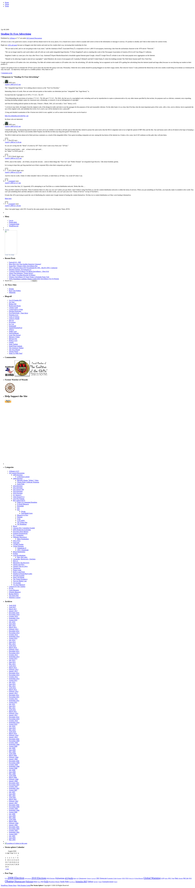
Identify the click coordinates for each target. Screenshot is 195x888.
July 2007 (12, 792)
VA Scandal (17, 583)
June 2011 (12, 706)
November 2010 (14, 719)
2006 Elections (18, 475)
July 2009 (12, 748)
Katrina (15, 553)
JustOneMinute (14, 333)
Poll (42, 882)
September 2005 (14, 832)
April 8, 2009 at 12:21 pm (13, 158)
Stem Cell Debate (18, 577)
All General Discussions (34, 38)
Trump (100, 882)
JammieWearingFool (15, 328)
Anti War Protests (18, 499)
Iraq (18, 509)
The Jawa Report (14, 350)
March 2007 (13, 799)
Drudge (11, 289)
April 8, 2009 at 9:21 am (13, 126)
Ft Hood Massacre (23, 504)
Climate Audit (13, 307)
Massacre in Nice (22, 515)
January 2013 (13, 671)
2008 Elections (18, 478)
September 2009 (14, 744)
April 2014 (12, 646)
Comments (14, 224)
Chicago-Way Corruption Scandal (24, 528)
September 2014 (14, 636)
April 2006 (12, 819)
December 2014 (14, 631)
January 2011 (13, 715)
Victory (115, 882)
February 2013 (13, 669)
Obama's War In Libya (20, 566)
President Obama (54, 882)
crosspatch (12, 181)
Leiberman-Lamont (23, 477)
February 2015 (13, 629)
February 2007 (13, 801)
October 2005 (13, 830)
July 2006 (12, 814)
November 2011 (14, 697)
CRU (97, 878)
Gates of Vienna (14, 317)
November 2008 (14, 763)
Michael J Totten (14, 337)
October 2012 (13, 677)
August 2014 (13, 638)
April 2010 (12, 732)
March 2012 (13, 689)
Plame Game (17, 570)
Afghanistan (59, 878)
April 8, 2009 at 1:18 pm (13, 205)
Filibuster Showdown (20, 537)
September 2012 (14, 678)
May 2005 (12, 840)
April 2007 (12, 797)
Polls (46, 881)
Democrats (103, 878)
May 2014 (12, 644)
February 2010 (13, 735)
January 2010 (13, 737)
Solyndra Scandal (18, 575)
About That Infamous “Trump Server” (21, 273)
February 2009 (13, 757)
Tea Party (96, 882)
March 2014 (13, 647)
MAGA (15, 561)
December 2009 (14, 739)
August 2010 (13, 724)
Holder (166, 878)
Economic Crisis (112, 878)
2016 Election (51, 878)
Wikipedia (12, 292)
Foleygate (16, 542)
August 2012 (13, 680)
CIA (77, 878)
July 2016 (12, 622)
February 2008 (13, 779)
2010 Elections (18, 486)
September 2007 (14, 788)
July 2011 (12, 704)
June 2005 (12, 838)
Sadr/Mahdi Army (27, 513)
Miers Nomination (23, 539)
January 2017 (13, 611)
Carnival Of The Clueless (17, 586)
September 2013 (14, 657)
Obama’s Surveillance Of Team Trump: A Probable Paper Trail (29, 277)
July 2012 (12, 682)
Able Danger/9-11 (19, 497)
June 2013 (12, 662)
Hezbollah (20, 506)
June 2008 (12, 772)
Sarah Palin (20, 484)
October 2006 (13, 808)
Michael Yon (13, 339)
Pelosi (39, 881)
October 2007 (13, 786)
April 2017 (12, 607)
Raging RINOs (14, 594)
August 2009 (13, 746)
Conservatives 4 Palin (16, 309)
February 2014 (13, 649)
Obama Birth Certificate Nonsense (28, 482)
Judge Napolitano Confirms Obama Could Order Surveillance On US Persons (34, 279)
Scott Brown (72, 881)
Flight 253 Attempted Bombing (27, 502)
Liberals (180, 878)
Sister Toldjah (13, 344)
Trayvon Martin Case (20, 581)
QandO (11, 342)
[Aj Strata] (11, 253)
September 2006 (14, 810)
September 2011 (14, 700)
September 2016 (14, 618)
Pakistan (19, 517)
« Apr (7, 869)
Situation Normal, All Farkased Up (20, 269)
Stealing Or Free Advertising (16, 34)
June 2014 (12, 642)
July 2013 (12, 660)
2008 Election (16, 877)
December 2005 (14, 827)
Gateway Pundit (14, 318)
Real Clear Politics (15, 290)
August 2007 (13, 790)
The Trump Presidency (20, 579)
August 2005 (13, 834)
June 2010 (12, 728)
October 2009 (13, 743)
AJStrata (12, 38)
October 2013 (13, 655)
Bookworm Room (15, 306)
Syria (18, 519)
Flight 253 (131, 878)
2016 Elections (18, 493)
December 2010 (14, 717)
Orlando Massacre (15, 592)
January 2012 (13, 693)
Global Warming (18, 546)
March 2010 (13, 733)
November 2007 (14, 785)
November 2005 (14, 829)
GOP (162, 878)
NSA (190, 878)
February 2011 (13, 713)
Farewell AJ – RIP (15, 262)
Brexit (15, 526)
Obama (9, 881)
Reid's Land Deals (19, 572)
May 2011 (12, 708)
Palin (35, 882)
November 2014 (14, 633)
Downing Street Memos (20, 531)
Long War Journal (15, 335)
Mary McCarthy (22, 557)
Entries (13, 222)
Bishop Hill (12, 304)
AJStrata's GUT (14, 471)
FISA (127, 878)
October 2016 (13, 616)
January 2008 (13, 781)
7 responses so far (6, 73)
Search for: (8, 281)
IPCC (170, 878)
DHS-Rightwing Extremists (22, 530)
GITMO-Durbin (18, 544)
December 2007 (14, 783)
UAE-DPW (21, 520)
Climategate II (21, 548)
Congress (93, 878)
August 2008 (13, 768)
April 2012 (12, 688)
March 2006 (13, 821)
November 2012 (14, 675)
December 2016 (14, 613)
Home (7, 2)
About (7, 4)
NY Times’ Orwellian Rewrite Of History (22, 275)
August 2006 (13, 812)
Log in (11, 220)
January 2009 (13, 759)
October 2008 (13, 764)
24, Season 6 (17, 495)
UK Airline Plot (22, 522)
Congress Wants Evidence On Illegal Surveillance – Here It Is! (29, 271)
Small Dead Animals (15, 346)
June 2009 (12, 750)
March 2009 (13, 755)
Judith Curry (13, 331)
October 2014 (13, 635)
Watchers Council (14, 597)
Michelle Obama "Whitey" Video (27, 480)
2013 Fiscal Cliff (18, 489)
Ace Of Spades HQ (15, 300)
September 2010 (14, 722)
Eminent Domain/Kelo (20, 533)
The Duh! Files (14, 596)
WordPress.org (13, 226)
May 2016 (12, 625)
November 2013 (14, 653)
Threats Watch (13, 351)
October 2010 (13, 721)
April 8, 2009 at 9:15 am (13, 84)
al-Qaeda (69, 878)
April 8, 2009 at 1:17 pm (13, 183)
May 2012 (12, 686)
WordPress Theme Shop (8, 885)
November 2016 (14, 614)
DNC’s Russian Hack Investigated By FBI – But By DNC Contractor (33, 268)
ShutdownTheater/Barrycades (22, 574)
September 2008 (14, 766)
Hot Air (11, 320)
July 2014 (12, 640)
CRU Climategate (23, 550)
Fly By (11, 588)
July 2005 (12, 836)
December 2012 (14, 673)
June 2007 (12, 794)
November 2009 (14, 741)
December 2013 (14, 651)
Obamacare (16, 568)
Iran (18, 508)
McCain (185, 878)
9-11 (6, 878)
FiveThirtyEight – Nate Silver (18, 313)
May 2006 (12, 818)
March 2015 (13, 627)
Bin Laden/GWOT (19, 500)
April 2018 (12, 605)
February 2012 (13, 691)
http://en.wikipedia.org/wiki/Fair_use (16, 116)
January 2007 (13, 803)
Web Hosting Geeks (23, 885)
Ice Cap (11, 324)
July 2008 (12, 770)
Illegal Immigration (19, 552)
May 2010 (12, 730)
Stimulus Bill (81, 881)
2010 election (28, 878)
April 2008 (12, 775)
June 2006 (12, 816)
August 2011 (13, 702)
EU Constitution (18, 535)
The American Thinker (16, 348)
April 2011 (12, 710)
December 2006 (14, 805)
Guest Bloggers (14, 590)
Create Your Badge (9, 254)
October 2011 (13, 699)
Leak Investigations (19, 555)
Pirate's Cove (13, 340)
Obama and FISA (18, 564)
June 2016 (12, 624)
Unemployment (107, 882)
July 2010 (12, 726)
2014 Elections (18, 491)
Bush (74, 878)
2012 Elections (18, 488)
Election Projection (15, 311)
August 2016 (13, 620)
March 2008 (13, 777)
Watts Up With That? (15, 353)
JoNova (11, 329)
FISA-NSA (16, 541)
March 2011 (13, 711)
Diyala (23, 511)
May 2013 (12, 664)
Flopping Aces (13, 315)
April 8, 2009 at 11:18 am (13, 142)
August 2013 (13, 658)
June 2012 (12, 684)
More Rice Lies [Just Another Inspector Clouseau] (25, 264)
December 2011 (14, 695)
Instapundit (12, 326)
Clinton (89, 878)
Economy (119, 878)
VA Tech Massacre (19, 585)
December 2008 (14, 761)
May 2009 (12, 752)
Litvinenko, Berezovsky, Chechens (24, 559)
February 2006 (13, 823)
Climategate (82, 878)
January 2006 (13, 825)
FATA (123, 878)
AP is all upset (12, 45)
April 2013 (12, 666)
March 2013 (13, 667)
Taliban (90, 881)
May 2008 (12, 774)
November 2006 (14, 807)
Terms (7, 6)
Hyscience (12, 322)
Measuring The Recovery (21, 563)
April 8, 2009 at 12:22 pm (13, 172)
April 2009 (12, 754)
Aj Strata (7, 229)
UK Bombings (22, 524)
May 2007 (12, 796)
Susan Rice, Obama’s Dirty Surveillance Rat (23, 266)
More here (8, 198)
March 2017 (13, 609)
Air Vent (11, 302)
